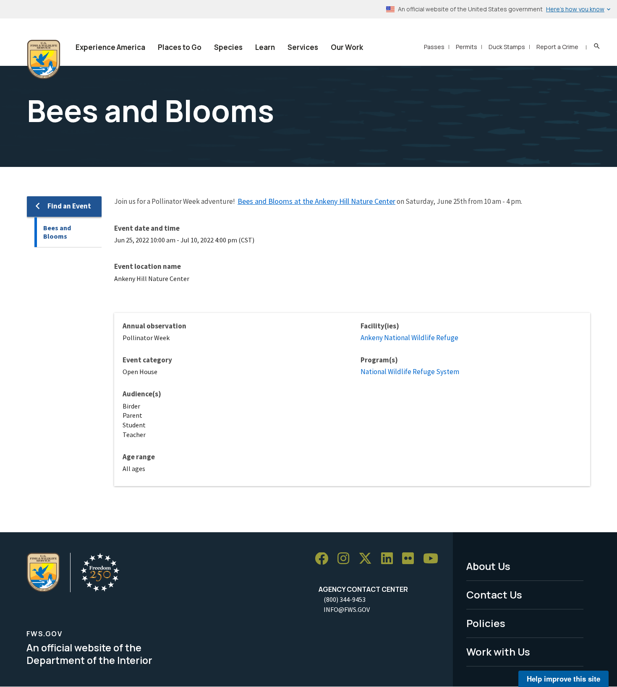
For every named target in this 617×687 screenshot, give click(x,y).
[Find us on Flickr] (411, 558)
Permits (466, 47)
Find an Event (69, 206)
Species (228, 47)
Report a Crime (557, 47)
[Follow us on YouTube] (433, 558)
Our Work (347, 47)
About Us (488, 566)
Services (303, 47)
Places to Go (179, 47)
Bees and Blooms (57, 232)
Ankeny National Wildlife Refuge (409, 337)
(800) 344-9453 (345, 599)
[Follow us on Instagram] (346, 558)
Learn (265, 47)
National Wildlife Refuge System (410, 371)
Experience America (110, 47)
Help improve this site (563, 679)
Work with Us (498, 651)
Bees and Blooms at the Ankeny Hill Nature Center (316, 201)
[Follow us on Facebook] (324, 558)
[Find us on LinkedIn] (390, 558)
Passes (434, 47)
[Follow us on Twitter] (368, 558)
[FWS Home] (43, 59)
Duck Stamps (507, 47)
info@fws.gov (347, 609)
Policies (485, 623)
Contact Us (494, 594)
